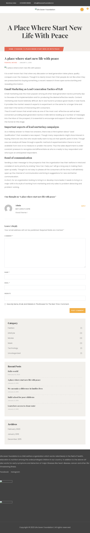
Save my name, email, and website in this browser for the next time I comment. (38, 304)
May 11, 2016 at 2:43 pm (22, 209)
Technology (13, 348)
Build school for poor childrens (21, 397)
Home (11, 49)
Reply (83, 206)
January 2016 (13, 434)
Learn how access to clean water (21, 406)
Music (10, 343)
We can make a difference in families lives (25, 388)
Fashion (18, 49)
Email (7, 283)
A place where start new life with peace (24, 380)
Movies (14, 63)
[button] (86, 9)
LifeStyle (11, 333)
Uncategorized (14, 353)
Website (7, 293)
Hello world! (13, 371)
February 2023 (14, 429)
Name (7, 272)
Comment (8, 236)
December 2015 (14, 439)
